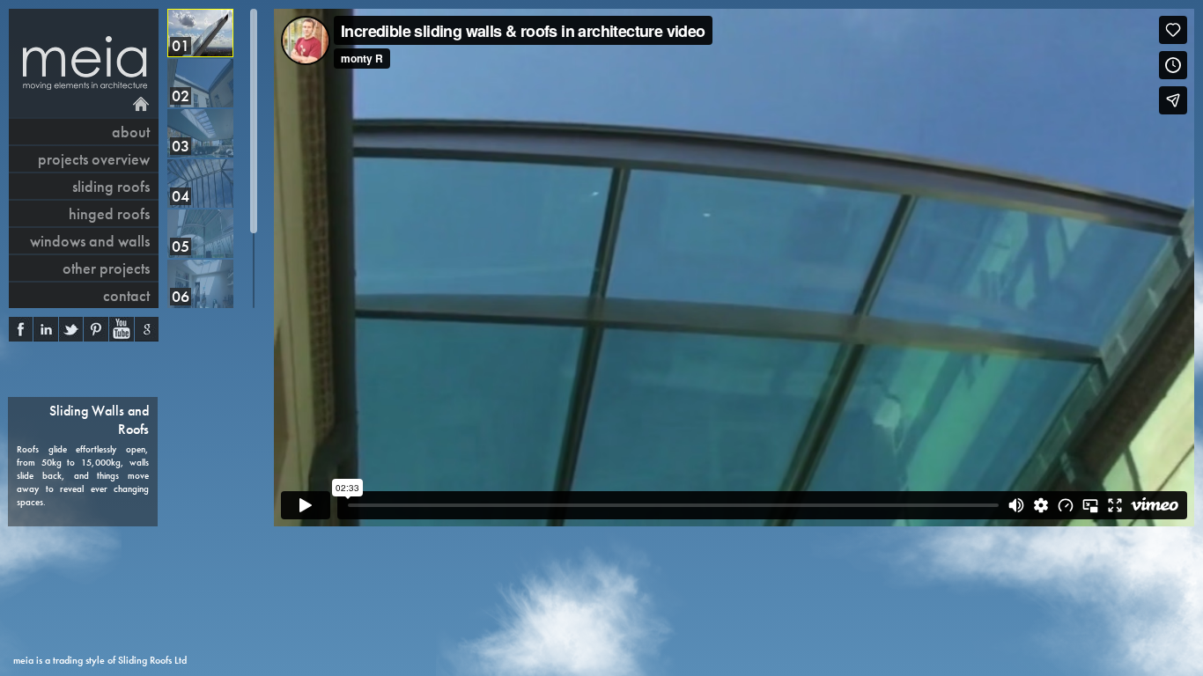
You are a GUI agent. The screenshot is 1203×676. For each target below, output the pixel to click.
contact (126, 295)
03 (180, 146)
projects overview (94, 159)
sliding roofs (111, 186)
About (131, 131)
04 (180, 196)
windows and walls (90, 241)
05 (180, 246)
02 (180, 95)
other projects (106, 268)
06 (180, 296)
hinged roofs (109, 213)
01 (180, 45)
